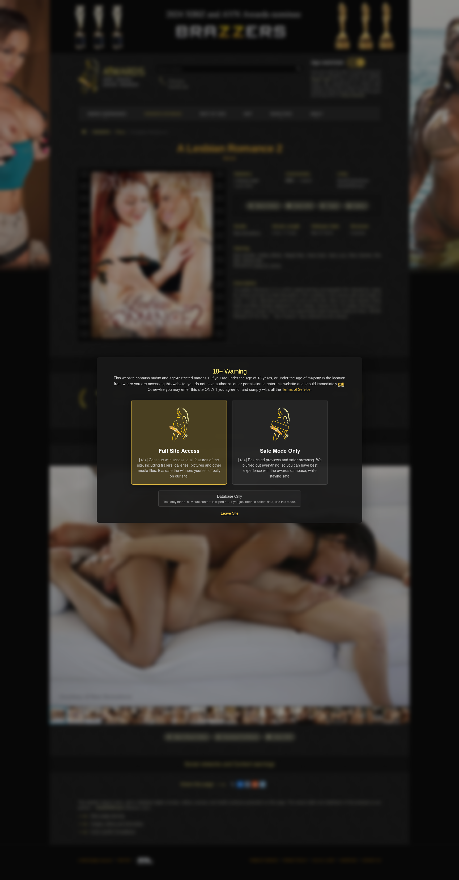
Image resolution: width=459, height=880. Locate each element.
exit (341, 383)
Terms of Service (296, 389)
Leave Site (230, 513)
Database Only (229, 498)
